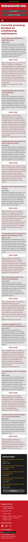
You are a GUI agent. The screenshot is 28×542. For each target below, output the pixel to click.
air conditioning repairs (20, 66)
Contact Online (7, 513)
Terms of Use (12, 536)
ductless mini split (13, 171)
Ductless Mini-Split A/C (7, 79)
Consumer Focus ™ (10, 538)
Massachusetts (5, 314)
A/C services (16, 62)
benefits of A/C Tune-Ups (16, 73)
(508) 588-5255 (14, 1)
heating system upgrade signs (15, 361)
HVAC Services (10, 319)
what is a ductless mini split (14, 178)
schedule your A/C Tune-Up (12, 80)
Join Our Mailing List (6, 529)
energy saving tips (13, 126)
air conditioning (17, 64)
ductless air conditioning (7, 124)
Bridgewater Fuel (10, 534)
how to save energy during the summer (13, 127)
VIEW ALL (13, 491)
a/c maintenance (8, 62)
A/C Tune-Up (7, 211)
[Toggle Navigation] (2, 20)
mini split (10, 267)
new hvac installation (7, 365)
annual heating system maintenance (17, 305)
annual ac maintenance (18, 443)
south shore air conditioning (14, 133)
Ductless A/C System (21, 167)
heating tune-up (14, 406)
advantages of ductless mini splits (12, 166)
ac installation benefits (9, 301)
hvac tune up (7, 225)
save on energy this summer (8, 316)
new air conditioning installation (17, 129)
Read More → (14, 60)
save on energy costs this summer (10, 131)
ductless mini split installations (15, 173)
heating (12, 359)
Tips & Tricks (23, 136)
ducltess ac (19, 261)
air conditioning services (7, 68)
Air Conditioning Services (13, 84)
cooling (9, 356)
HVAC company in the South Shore (14, 312)
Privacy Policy (4, 536)
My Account (13, 11)
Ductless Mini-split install (12, 176)
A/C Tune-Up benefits (16, 211)
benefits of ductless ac (11, 261)
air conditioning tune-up (12, 70)
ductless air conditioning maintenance (15, 77)
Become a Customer (14, 15)
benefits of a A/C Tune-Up (15, 71)
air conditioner (9, 64)
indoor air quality (19, 446)
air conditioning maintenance (15, 352)
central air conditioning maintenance (17, 122)
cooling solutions (11, 167)
